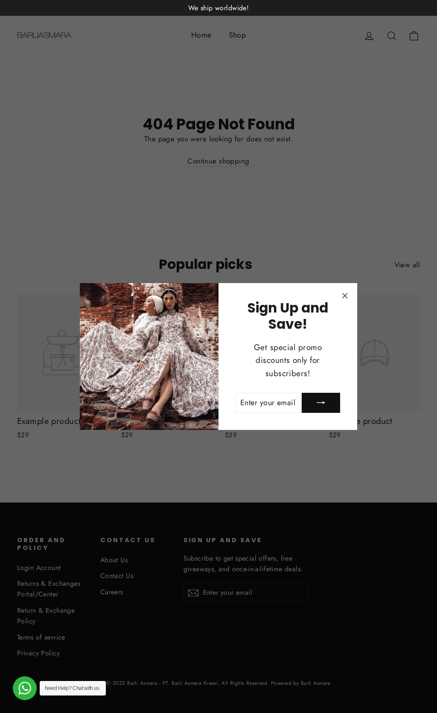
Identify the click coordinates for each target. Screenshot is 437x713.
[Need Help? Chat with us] (25, 688)
